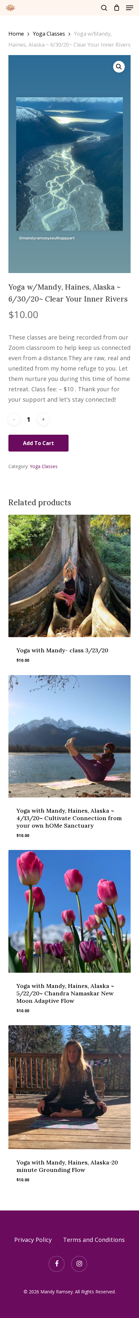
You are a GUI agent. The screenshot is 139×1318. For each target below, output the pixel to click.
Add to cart (38, 443)
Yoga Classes (49, 33)
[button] (129, 8)
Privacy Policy (33, 1240)
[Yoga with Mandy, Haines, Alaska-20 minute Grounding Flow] (69, 1087)
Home (16, 33)
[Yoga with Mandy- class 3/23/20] (69, 576)
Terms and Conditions (94, 1240)
